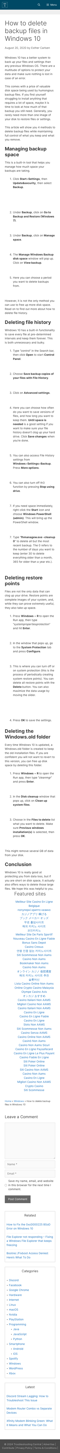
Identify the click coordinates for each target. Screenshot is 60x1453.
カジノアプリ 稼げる (34, 914)
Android (18, 1348)
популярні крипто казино (34, 909)
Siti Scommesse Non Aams (34, 955)
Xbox (12, 1373)
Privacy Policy (24, 1447)
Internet (14, 1299)
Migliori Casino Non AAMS (34, 1004)
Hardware (15, 1295)
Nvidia (13, 1314)
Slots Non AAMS (34, 1024)
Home (8, 1101)
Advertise (48, 1444)
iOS (15, 1353)
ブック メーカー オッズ (34, 918)
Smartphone (17, 1344)
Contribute (8, 1447)
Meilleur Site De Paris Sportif (34, 934)
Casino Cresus (34, 946)
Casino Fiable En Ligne (34, 1057)
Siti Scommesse (34, 1090)
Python (17, 1339)
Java (16, 1329)
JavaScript (20, 1334)
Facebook (15, 1285)
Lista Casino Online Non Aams (34, 983)
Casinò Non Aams (34, 1041)
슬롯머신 (34, 979)
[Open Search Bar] (39, 5)
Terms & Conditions (45, 1447)
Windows (19, 1101)
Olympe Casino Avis (34, 991)
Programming (17, 1324)
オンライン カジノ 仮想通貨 (34, 971)
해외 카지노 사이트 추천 (34, 975)
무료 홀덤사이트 (34, 922)
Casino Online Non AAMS (34, 1037)
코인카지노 (34, 930)
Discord (14, 1280)
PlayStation (16, 1319)
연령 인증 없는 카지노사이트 (34, 950)
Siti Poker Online (34, 1061)
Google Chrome (19, 1290)
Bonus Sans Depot (34, 942)
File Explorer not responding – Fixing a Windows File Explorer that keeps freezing (30, 1241)
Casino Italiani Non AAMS (34, 1000)
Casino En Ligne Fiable (34, 1016)
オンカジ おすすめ (34, 996)
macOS (13, 1309)
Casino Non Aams (34, 959)
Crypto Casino (34, 1086)
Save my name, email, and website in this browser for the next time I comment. (30, 1185)
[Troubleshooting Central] (6, 5)
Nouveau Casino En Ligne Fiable (34, 938)
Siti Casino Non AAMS (34, 1069)
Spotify (13, 1358)
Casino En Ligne (34, 1012)
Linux (12, 1304)
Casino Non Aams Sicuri (34, 1045)
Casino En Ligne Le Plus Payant (34, 1053)
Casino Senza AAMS (34, 1032)
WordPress (16, 1368)
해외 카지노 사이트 (34, 926)
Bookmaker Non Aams (34, 963)
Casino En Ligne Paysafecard (34, 1049)
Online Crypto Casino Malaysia (34, 987)
